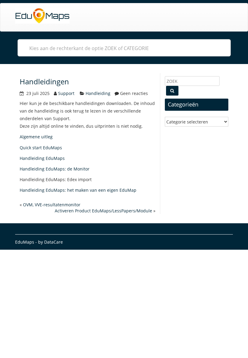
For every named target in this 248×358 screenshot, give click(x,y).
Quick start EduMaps (41, 147)
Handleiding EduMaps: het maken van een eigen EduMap (78, 190)
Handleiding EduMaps (42, 158)
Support (66, 93)
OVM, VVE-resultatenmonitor (51, 205)
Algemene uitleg (36, 137)
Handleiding (98, 93)
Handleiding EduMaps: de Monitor (55, 169)
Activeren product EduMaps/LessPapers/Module (103, 211)
